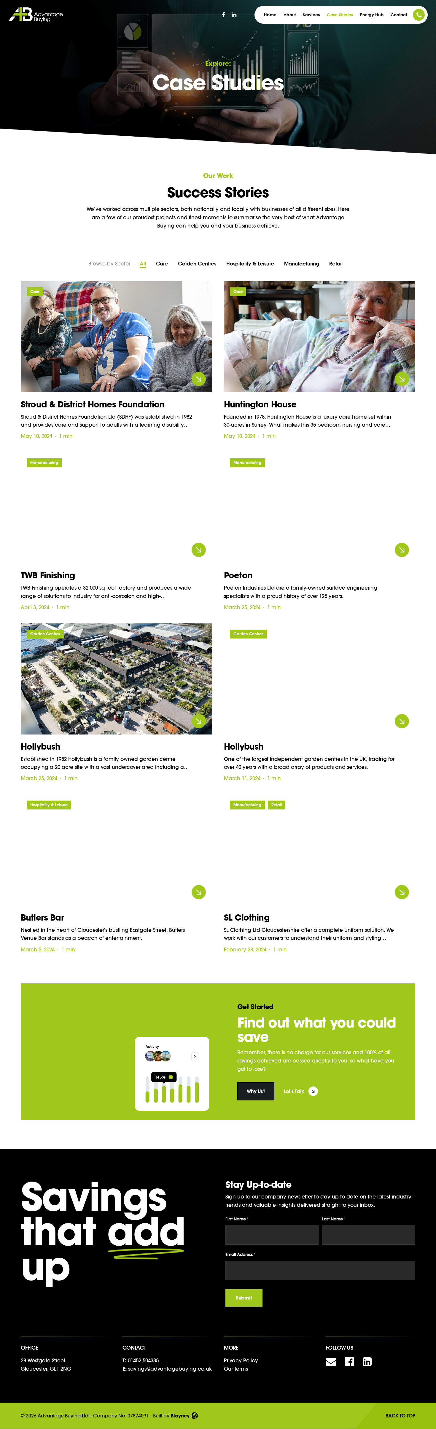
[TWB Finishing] (116, 507)
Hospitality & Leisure (250, 263)
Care (162, 263)
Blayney (180, 1416)
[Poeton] (319, 507)
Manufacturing (301, 263)
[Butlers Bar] (116, 849)
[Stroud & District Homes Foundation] (116, 336)
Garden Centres (197, 263)
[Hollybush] (116, 678)
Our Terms (236, 1369)
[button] (255, 1091)
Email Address (240, 1254)
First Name (237, 1219)
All (143, 263)
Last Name (334, 1219)
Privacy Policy (241, 1360)
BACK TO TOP (400, 1415)
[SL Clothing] (319, 849)
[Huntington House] (319, 336)
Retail (336, 263)
